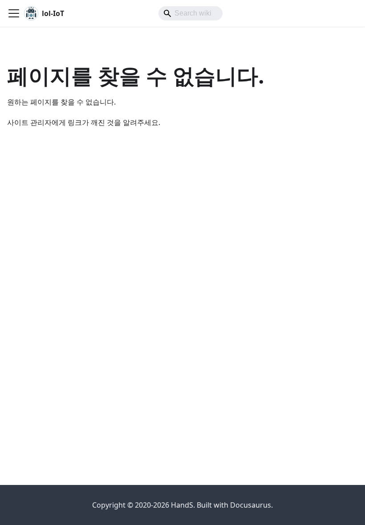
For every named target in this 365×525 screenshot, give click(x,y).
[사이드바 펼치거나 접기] (13, 13)
